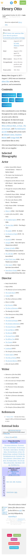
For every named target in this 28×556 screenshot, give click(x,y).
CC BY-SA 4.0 (19, 520)
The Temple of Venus (12, 460)
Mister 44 (8, 211)
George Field (14, 138)
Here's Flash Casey (10, 259)
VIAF (10, 482)
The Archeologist (12, 447)
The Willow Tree (10, 339)
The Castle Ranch (10, 293)
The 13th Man (9, 254)
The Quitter (8, 231)
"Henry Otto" (10, 417)
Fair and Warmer (10, 330)
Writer (12, 100)
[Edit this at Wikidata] (14, 475)
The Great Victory (10, 336)
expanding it (12, 516)
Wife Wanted (18, 463)
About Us (14, 539)
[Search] (15, 2)
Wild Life (7, 317)
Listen (22, 2)
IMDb (15, 437)
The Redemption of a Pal (9, 456)
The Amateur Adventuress (12, 324)
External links (6, 105)
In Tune (19, 126)
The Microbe (8, 333)
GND (14, 482)
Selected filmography (8, 95)
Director (4, 100)
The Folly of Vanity (10, 358)
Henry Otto (7, 433)
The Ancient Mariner (11, 361)
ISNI (7, 482)
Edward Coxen (9, 135)
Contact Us (17, 535)
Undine (7, 296)
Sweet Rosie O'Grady (11, 270)
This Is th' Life (21, 460)
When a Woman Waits (9, 126)
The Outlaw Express (10, 220)
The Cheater (8, 342)
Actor (19, 95)
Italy (15, 492)
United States (10, 492)
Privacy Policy (14, 547)
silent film (5, 81)
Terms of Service (14, 543)
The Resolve (19, 456)
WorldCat (18, 482)
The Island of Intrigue (11, 320)
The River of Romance (11, 308)
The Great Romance (10, 327)
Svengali (7, 242)
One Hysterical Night (11, 234)
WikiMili (5, 2)
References (19, 100)
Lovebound (8, 348)
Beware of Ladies (10, 248)
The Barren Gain (21, 447)
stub (20, 510)
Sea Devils (8, 239)
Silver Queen (8, 265)
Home (9, 535)
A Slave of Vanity (17, 458)
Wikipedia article (21, 518)
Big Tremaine (9, 305)
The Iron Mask (9, 225)
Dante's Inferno (9, 354)
